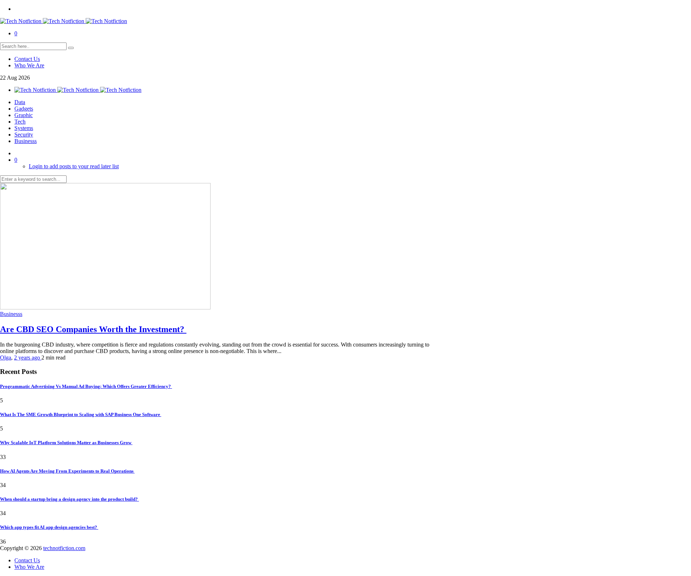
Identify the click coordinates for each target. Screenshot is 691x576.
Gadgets (23, 109)
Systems (23, 128)
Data (19, 102)
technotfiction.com (64, 548)
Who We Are (29, 65)
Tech (20, 122)
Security (23, 134)
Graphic (23, 115)
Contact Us (27, 59)
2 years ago (27, 357)
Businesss (25, 141)
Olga (5, 357)
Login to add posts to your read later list (74, 166)
